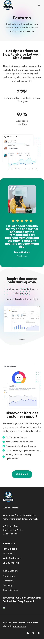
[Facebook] (28, 633)
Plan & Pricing (10, 548)
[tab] (20, 339)
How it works (9, 553)
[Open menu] (39, 5)
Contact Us (8, 580)
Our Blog (7, 585)
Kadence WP (19, 626)
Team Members (10, 590)
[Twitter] (33, 633)
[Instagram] (38, 633)
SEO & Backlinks (11, 562)
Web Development (12, 558)
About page (9, 576)
